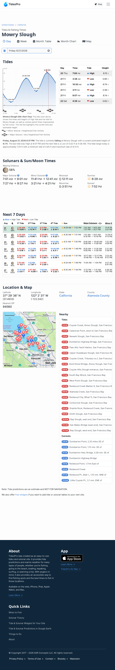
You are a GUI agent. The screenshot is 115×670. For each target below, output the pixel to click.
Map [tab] (88, 41)
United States (8, 25)
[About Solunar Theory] (18, 175)
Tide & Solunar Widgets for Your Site (27, 623)
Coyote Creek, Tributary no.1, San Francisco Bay (87, 358)
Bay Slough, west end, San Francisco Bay (87, 430)
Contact (49, 658)
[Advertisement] (57, 16)
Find (99, 4)
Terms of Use (34, 658)
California (22, 25)
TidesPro (14, 4)
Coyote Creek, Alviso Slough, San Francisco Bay (87, 325)
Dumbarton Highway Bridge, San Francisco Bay (87, 341)
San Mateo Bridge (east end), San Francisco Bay (87, 425)
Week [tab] (23, 41)
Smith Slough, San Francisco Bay (82, 414)
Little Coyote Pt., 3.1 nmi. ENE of (82, 480)
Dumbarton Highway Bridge (80, 458)
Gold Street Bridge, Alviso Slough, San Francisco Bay (87, 364)
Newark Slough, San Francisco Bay (83, 336)
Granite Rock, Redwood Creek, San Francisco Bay (87, 408)
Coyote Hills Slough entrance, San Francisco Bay (87, 369)
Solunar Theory (16, 617)
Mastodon (75, 658)
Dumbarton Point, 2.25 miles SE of (83, 441)
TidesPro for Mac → (71, 569)
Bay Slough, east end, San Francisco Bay (87, 419)
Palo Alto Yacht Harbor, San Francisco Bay (87, 347)
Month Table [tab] (43, 41)
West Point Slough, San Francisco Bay (85, 380)
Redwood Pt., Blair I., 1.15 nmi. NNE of (84, 474)
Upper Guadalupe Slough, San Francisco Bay (87, 353)
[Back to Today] (49, 50)
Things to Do (15, 634)
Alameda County (98, 295)
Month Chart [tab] (68, 41)
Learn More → (16, 595)
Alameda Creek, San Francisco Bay (83, 391)
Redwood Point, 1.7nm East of (81, 463)
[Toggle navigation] (108, 4)
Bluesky (61, 658)
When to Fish (15, 612)
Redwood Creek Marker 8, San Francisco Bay (87, 386)
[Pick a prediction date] (4, 50)
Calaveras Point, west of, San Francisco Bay (87, 330)
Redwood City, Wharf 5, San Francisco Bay (87, 397)
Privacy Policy (16, 658)
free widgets (21, 494)
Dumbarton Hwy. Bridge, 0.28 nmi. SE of (86, 452)
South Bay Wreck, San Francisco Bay (84, 375)
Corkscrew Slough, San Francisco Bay (85, 402)
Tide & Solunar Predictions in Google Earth (30, 628)
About (12, 639)
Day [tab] (8, 41)
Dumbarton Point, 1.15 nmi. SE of (82, 447)
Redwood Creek (74, 469)
